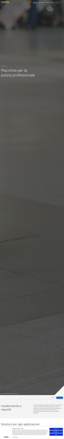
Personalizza (56, 431)
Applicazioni (5, 393)
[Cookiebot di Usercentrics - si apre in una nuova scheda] (6, 437)
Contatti (57, 2)
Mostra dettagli (14, 437)
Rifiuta (56, 434)
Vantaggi (47, 2)
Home (2, 393)
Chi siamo (52, 2)
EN (62, 2)
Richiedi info (60, 397)
